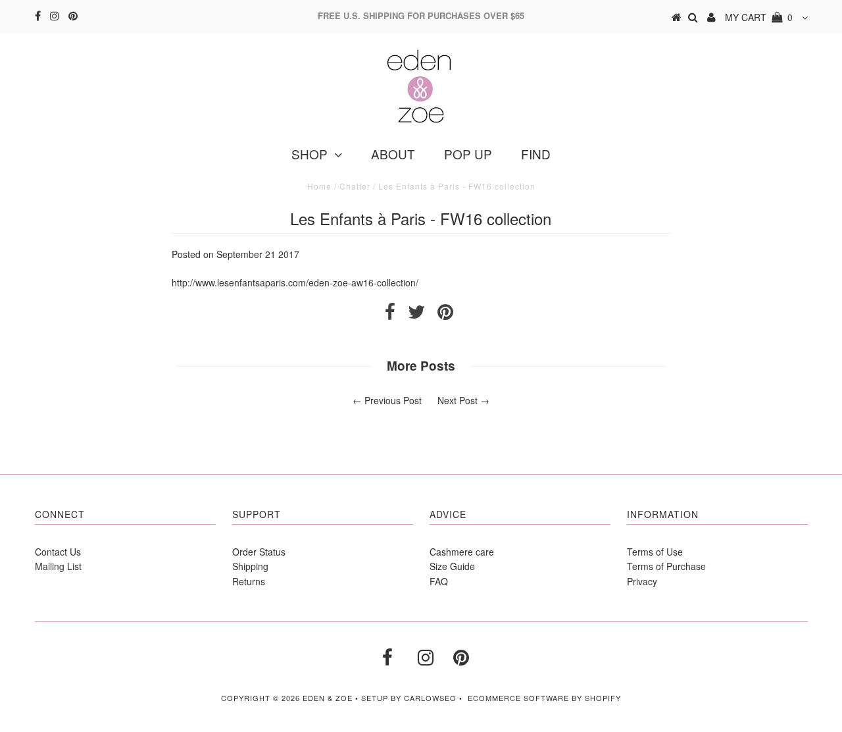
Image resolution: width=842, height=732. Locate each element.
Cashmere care (462, 551)
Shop (309, 154)
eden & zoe (328, 698)
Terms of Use (655, 551)
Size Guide (452, 566)
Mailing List (58, 566)
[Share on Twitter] (416, 314)
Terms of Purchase (666, 566)
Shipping (250, 566)
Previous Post (393, 400)
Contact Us (58, 551)
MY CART (759, 17)
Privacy (642, 581)
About (393, 154)
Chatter (354, 186)
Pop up (468, 154)
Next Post (457, 400)
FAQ (439, 581)
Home (319, 186)
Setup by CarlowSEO (409, 698)
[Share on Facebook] (390, 314)
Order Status (258, 551)
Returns (248, 581)
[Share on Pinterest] (445, 314)
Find (536, 154)
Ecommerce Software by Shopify (544, 698)
